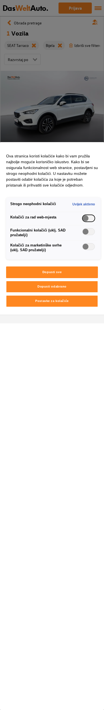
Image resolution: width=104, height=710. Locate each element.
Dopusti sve (52, 272)
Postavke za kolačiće (52, 301)
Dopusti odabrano (52, 286)
